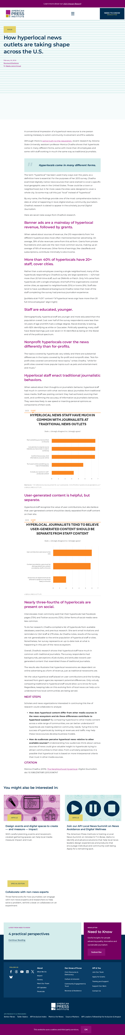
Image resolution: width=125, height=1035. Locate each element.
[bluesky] (11, 977)
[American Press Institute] (15, 8)
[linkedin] (27, 971)
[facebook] (11, 971)
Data (27, 411)
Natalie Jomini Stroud (13, 66)
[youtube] (22, 971)
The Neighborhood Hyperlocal (62, 769)
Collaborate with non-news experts (26, 891)
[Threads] (16, 971)
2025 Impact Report (72, 3)
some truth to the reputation (57, 141)
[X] (32, 971)
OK (86, 1029)
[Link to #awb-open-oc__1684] (72, 13)
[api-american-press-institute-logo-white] (60, 1004)
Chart (33, 411)
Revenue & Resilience (11, 63)
